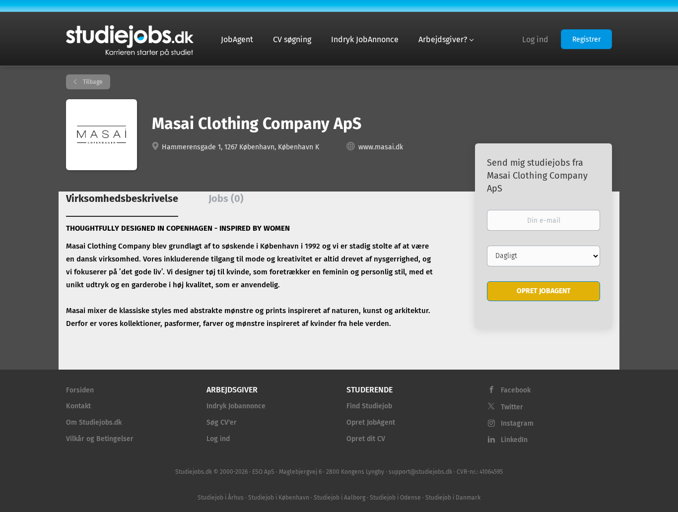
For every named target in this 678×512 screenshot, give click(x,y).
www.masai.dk (380, 147)
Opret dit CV (365, 439)
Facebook (516, 390)
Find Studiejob (369, 406)
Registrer (586, 39)
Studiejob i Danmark (452, 497)
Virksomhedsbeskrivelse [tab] (122, 198)
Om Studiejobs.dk (94, 422)
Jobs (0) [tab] (226, 198)
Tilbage (92, 81)
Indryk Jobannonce (236, 406)
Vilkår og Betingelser (100, 439)
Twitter (512, 407)
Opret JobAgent (370, 422)
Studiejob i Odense (395, 497)
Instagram (517, 423)
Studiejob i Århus (221, 497)
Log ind (535, 39)
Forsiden (80, 390)
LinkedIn (514, 440)
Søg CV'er (221, 422)
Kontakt (78, 406)
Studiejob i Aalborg (339, 497)
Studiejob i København (278, 497)
